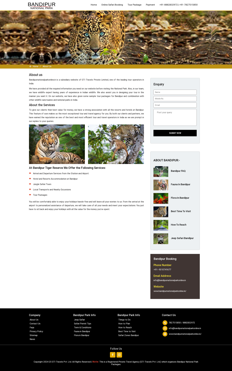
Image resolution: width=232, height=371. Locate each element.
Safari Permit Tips (82, 323)
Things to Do (124, 319)
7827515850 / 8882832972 (182, 322)
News (32, 339)
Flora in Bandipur (81, 335)
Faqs (32, 327)
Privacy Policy (36, 331)
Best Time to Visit (127, 331)
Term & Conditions (82, 327)
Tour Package (134, 4)
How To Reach (178, 224)
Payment (150, 4)
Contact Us (35, 323)
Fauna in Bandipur (82, 331)
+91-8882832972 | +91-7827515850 (179, 4)
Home (94, 4)
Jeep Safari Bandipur (182, 238)
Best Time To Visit (181, 211)
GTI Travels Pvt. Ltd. (62, 362)
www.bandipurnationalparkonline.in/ (185, 334)
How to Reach (125, 327)
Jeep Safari (79, 319)
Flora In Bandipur (180, 197)
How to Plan (124, 323)
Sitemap (34, 335)
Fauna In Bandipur (180, 184)
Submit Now (175, 133)
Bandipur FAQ (178, 171)
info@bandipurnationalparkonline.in (185, 328)
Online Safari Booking (112, 4)
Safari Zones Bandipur (128, 335)
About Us (47, 66)
